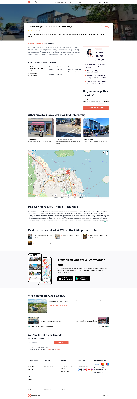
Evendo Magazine (32, 369)
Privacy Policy (57, 349)
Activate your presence (96, 107)
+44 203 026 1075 (82, 364)
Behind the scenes (48, 366)
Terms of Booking (65, 389)
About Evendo (47, 364)
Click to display (33, 73)
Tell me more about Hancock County (58, 305)
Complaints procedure (33, 382)
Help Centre (31, 379)
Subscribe (61, 342)
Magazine (78, 2)
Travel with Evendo (32, 364)
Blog (71, 2)
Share (106, 26)
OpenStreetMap (32, 150)
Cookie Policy (48, 349)
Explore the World (60, 2)
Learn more (101, 103)
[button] (68, 173)
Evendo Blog (31, 366)
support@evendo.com (83, 366)
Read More (106, 221)
